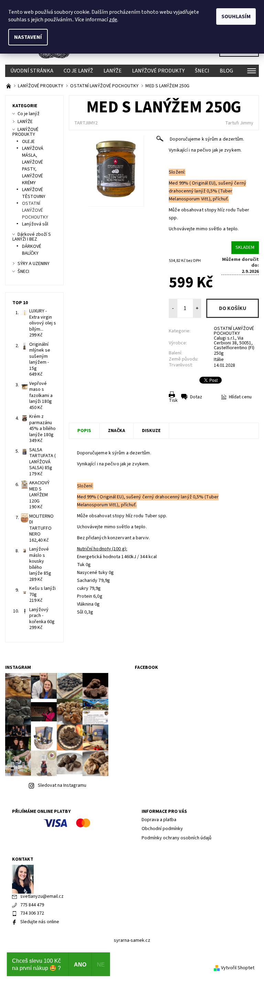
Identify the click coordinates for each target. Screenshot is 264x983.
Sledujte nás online (39, 921)
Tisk (173, 400)
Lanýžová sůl (35, 224)
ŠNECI (202, 71)
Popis (84, 430)
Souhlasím (236, 16)
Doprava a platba (159, 819)
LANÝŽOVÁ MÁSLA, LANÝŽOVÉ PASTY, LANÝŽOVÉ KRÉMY (32, 165)
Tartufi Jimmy (239, 123)
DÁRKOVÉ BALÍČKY (31, 250)
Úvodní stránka (31, 71)
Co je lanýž (78, 71)
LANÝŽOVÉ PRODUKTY (158, 71)
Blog (226, 71)
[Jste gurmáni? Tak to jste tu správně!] (9, 85)
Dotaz (196, 397)
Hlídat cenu (240, 397)
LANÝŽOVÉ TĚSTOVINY (33, 193)
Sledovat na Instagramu (62, 785)
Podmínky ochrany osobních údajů (176, 838)
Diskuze (151, 430)
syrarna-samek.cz (132, 940)
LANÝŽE (112, 71)
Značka (116, 430)
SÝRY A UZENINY (34, 263)
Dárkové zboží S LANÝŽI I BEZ (31, 237)
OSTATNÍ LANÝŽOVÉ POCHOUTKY (234, 331)
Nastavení (28, 37)
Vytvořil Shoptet (237, 967)
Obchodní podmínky (162, 828)
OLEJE (28, 141)
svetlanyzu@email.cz (42, 896)
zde (113, 19)
